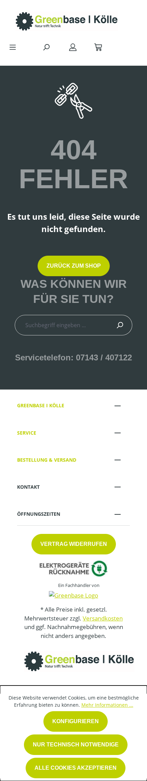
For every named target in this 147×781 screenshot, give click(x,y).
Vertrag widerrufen (73, 544)
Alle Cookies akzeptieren (76, 768)
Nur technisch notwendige (76, 744)
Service (26, 433)
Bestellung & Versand (46, 460)
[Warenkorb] (98, 47)
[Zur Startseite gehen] (66, 19)
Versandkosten (103, 618)
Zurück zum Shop (73, 266)
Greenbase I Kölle (40, 405)
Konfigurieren (75, 721)
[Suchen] (46, 47)
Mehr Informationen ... (107, 705)
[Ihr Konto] (72, 47)
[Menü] (12, 47)
